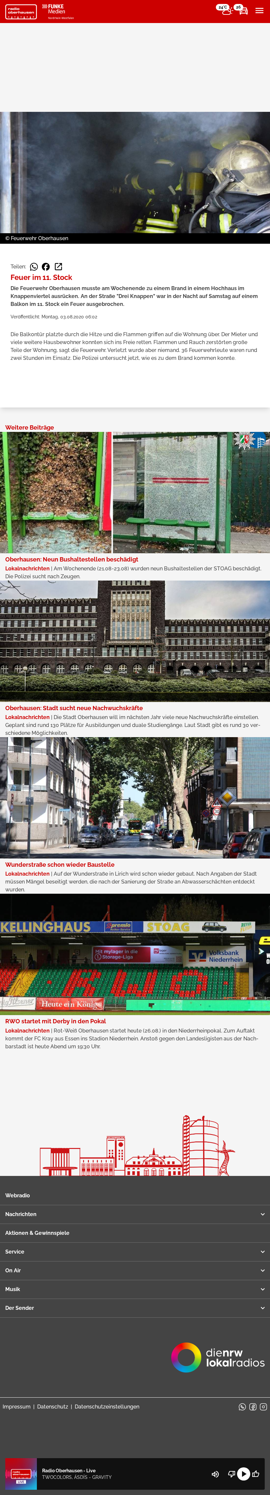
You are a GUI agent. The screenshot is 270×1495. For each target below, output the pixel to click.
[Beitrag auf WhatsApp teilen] (34, 267)
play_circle (244, 1474)
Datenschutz (52, 1407)
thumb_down (232, 1474)
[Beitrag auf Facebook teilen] (46, 267)
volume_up (215, 1474)
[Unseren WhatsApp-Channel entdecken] (242, 1407)
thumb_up (255, 1474)
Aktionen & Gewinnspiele (37, 1233)
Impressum (17, 1407)
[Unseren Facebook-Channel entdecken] (253, 1407)
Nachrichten (21, 1214)
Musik (12, 1289)
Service (14, 1252)
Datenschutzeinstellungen (107, 1407)
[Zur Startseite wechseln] (21, 12)
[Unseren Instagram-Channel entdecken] (263, 1407)
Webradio (17, 1195)
